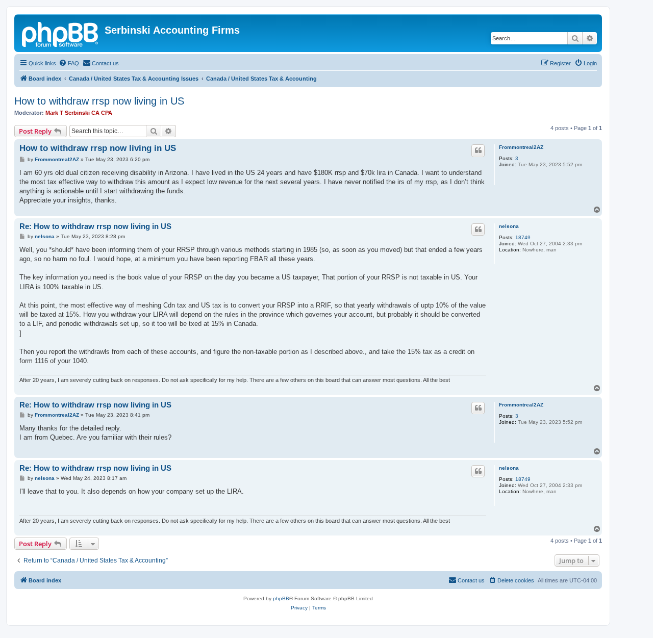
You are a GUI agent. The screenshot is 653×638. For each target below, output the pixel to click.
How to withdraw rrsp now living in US (99, 101)
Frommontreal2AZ (521, 147)
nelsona (509, 226)
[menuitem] (69, 63)
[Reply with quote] (478, 150)
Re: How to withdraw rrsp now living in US (95, 226)
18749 (523, 237)
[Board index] (61, 33)
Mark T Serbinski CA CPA (78, 113)
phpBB (281, 598)
